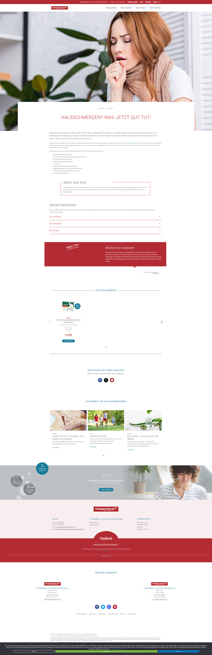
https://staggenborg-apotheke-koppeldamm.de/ (71, 529)
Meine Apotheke (111, 8)
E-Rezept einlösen (133, 2)
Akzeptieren (106, 651)
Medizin (101, 108)
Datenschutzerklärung (116, 649)
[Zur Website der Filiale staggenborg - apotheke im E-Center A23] (52, 583)
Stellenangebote (81, 614)
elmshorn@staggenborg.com (52, 599)
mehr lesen (105, 551)
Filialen (155, 2)
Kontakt (122, 614)
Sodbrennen (56, 164)
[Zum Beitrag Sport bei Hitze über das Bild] (106, 420)
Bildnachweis (131, 614)
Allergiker (127, 145)
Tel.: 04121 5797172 (52, 595)
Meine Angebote (126, 8)
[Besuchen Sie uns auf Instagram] (109, 607)
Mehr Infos (179, 651)
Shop (141, 2)
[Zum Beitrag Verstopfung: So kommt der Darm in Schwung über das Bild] (68, 420)
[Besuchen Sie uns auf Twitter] (103, 607)
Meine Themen (141, 8)
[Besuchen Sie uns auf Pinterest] (115, 607)
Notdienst (148, 2)
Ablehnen (34, 651)
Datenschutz (102, 614)
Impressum (92, 614)
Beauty (129, 433)
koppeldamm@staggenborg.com (66, 527)
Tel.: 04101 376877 (159, 595)
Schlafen (110, 143)
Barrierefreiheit (113, 614)
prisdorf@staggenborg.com (160, 599)
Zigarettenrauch (131, 143)
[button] (162, 321)
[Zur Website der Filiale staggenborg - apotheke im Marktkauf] (159, 583)
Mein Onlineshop (155, 8)
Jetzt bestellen (68, 341)
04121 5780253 (120, 2)
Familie (92, 433)
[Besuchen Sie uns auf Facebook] (97, 607)
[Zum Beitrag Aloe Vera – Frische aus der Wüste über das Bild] (143, 420)
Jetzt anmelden (106, 489)
